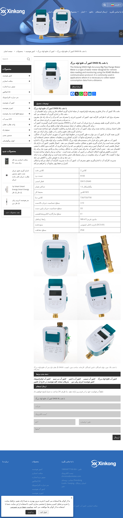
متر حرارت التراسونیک (10, 97)
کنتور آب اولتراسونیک (42, 378)
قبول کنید (43, 512)
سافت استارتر (8, 81)
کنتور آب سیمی (89, 378)
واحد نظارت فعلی (9, 124)
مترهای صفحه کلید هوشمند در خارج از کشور (51, 381)
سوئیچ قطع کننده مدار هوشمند (13, 113)
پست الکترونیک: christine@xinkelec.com (71, 474)
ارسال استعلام (76, 87)
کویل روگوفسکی (9, 141)
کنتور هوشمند (30, 51)
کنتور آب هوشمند (8, 103)
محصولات (19, 51)
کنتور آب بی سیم (59, 378)
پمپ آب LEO (7, 119)
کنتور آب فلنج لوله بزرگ (45, 51)
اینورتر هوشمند (8, 108)
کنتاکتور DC (7, 92)
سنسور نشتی (7, 135)
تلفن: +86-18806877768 (72, 469)
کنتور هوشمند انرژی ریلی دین (82, 381)
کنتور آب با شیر (75, 378)
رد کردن (31, 512)
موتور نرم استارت (9, 86)
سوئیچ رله (6, 130)
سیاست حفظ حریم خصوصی (21, 507)
